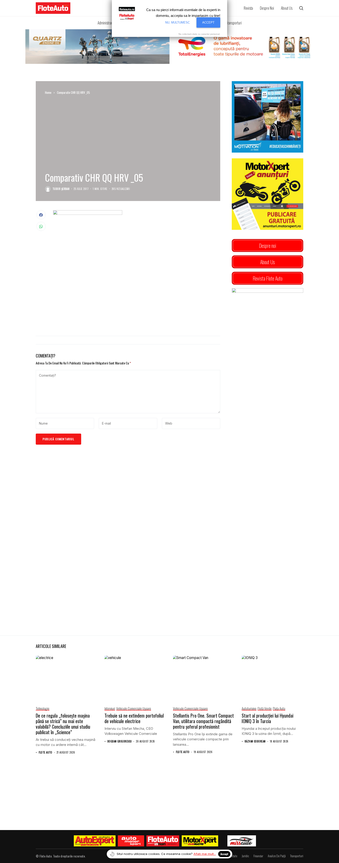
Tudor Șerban (61, 188)
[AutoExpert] (95, 840)
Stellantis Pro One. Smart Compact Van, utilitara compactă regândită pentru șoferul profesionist (203, 721)
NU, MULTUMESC (177, 22)
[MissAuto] (241, 840)
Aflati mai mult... (204, 854)
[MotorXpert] (200, 840)
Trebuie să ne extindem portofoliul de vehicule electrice (134, 718)
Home (48, 92)
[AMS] (131, 840)
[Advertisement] (136, 294)
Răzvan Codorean (255, 741)
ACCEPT (208, 22)
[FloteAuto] (162, 840)
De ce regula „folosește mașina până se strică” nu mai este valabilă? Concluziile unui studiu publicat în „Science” (63, 724)
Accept (224, 854)
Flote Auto (45, 752)
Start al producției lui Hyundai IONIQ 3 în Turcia (267, 718)
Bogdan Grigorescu (119, 741)
